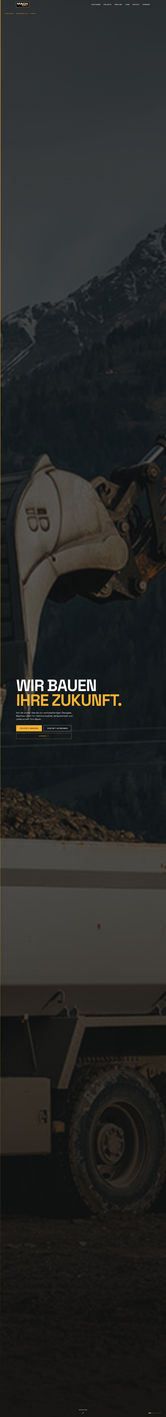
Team (127, 4)
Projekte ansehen (29, 728)
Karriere (146, 4)
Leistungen (96, 4)
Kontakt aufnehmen (57, 728)
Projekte (107, 4)
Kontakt (136, 4)
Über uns (118, 4)
